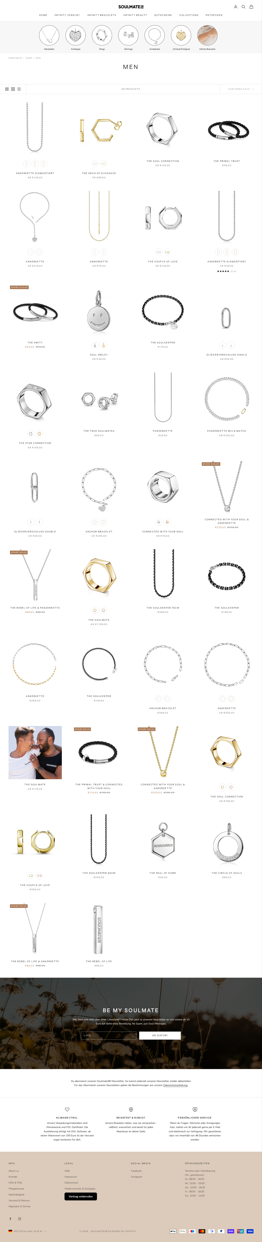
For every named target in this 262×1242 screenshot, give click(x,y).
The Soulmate (99, 620)
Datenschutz (71, 1182)
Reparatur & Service (19, 1206)
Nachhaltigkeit (16, 1194)
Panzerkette (163, 431)
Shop (29, 58)
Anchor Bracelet (99, 531)
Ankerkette (35, 261)
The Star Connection (35, 443)
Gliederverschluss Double (35, 531)
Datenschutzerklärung (175, 1085)
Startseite (15, 58)
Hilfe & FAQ (15, 1182)
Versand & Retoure (19, 1200)
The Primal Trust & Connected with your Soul (99, 786)
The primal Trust (227, 161)
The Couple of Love (163, 261)
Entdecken (214, 15)
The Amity (35, 342)
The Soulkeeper (99, 696)
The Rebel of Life (99, 961)
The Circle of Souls (227, 873)
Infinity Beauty (135, 15)
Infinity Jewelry (67, 15)
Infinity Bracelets (101, 15)
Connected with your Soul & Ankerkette (227, 521)
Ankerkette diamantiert (35, 173)
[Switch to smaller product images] (13, 89)
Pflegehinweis (16, 1188)
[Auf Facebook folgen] (10, 1219)
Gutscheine (163, 15)
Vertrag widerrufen (81, 1196)
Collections (189, 15)
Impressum (71, 1176)
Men (38, 58)
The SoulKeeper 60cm (99, 873)
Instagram (136, 1176)
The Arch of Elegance (99, 173)
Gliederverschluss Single (227, 354)
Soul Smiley (99, 354)
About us (14, 1171)
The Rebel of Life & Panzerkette (35, 607)
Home (43, 15)
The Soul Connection (163, 161)
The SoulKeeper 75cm (163, 607)
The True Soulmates (99, 431)
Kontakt (13, 1176)
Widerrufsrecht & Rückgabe (80, 1188)
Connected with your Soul (163, 531)
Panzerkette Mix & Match (226, 431)
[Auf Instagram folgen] (19, 1219)
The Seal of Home (163, 873)
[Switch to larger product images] (7, 89)
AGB (67, 1171)
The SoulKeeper (163, 342)
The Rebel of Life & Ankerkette (35, 961)
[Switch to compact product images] (19, 89)
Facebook (136, 1171)
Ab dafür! (160, 1035)
